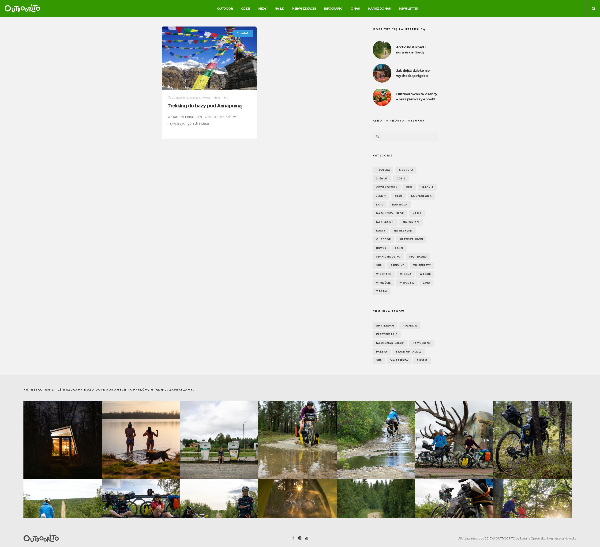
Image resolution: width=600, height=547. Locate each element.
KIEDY (398, 196)
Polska (381, 351)
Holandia (410, 325)
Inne (409, 187)
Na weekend (403, 230)
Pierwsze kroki (411, 239)
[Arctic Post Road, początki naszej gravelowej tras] (297, 440)
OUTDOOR (383, 239)
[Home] (114, 538)
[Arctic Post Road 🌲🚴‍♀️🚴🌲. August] (454, 440)
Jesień (381, 196)
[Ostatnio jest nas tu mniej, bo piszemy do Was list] (62, 440)
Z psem (381, 291)
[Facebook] (293, 538)
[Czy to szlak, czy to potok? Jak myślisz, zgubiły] (376, 440)
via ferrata (399, 360)
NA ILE (416, 213)
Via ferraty (422, 265)
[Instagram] (299, 538)
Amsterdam (385, 325)
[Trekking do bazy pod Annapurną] (209, 58)
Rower (381, 248)
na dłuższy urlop (390, 343)
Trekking (397, 265)
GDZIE (401, 178)
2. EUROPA (405, 169)
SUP (379, 265)
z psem (421, 360)
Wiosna (405, 274)
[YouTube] (306, 538)
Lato (379, 204)
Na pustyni (411, 222)
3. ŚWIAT (382, 178)
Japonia (427, 187)
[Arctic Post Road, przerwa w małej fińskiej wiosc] (219, 440)
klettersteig (386, 334)
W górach (383, 274)
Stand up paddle (409, 351)
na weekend (421, 343)
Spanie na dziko (388, 256)
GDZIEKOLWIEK (386, 187)
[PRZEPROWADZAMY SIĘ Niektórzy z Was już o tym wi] (141, 440)
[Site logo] (22, 8)
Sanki (399, 248)
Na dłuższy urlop (390, 213)
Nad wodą (400, 204)
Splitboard (418, 256)
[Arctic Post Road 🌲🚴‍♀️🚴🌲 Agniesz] (532, 440)
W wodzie (406, 282)
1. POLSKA (383, 169)
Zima (426, 282)
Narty (380, 230)
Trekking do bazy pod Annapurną (205, 106)
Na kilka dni (385, 222)
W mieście (383, 282)
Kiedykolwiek (421, 196)
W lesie (425, 274)
